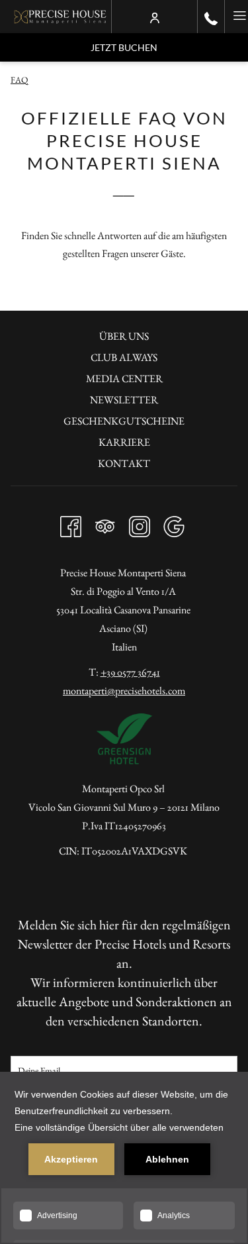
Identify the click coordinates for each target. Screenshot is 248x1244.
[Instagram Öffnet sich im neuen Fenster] (139, 523)
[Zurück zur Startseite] (60, 16)
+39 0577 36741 (130, 672)
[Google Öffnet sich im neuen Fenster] (174, 523)
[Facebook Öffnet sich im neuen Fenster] (70, 523)
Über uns (124, 336)
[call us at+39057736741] (211, 17)
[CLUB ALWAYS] (154, 16)
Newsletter (124, 400)
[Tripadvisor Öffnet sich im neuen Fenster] (105, 523)
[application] (124, 1158)
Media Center (124, 379)
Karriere (124, 442)
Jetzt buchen (124, 47)
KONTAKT (124, 463)
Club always (124, 357)
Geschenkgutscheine (124, 421)
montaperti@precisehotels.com (124, 691)
